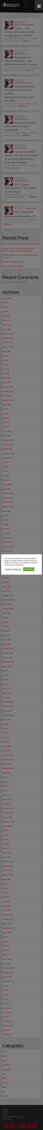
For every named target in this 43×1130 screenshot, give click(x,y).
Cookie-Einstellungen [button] (13, 569)
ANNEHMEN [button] (29, 569)
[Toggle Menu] (39, 6)
